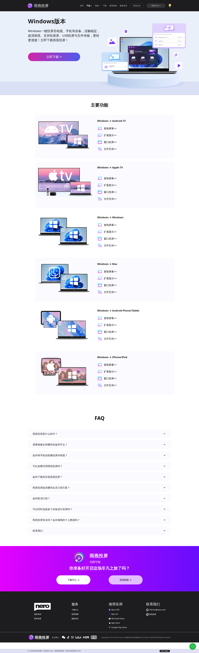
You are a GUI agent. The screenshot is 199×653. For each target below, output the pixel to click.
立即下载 (52, 57)
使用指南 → (126, 579)
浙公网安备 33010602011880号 (143, 637)
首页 (82, 5)
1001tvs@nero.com (157, 609)
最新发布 (123, 5)
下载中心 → (73, 579)
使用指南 (113, 5)
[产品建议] (170, 5)
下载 (105, 5)
